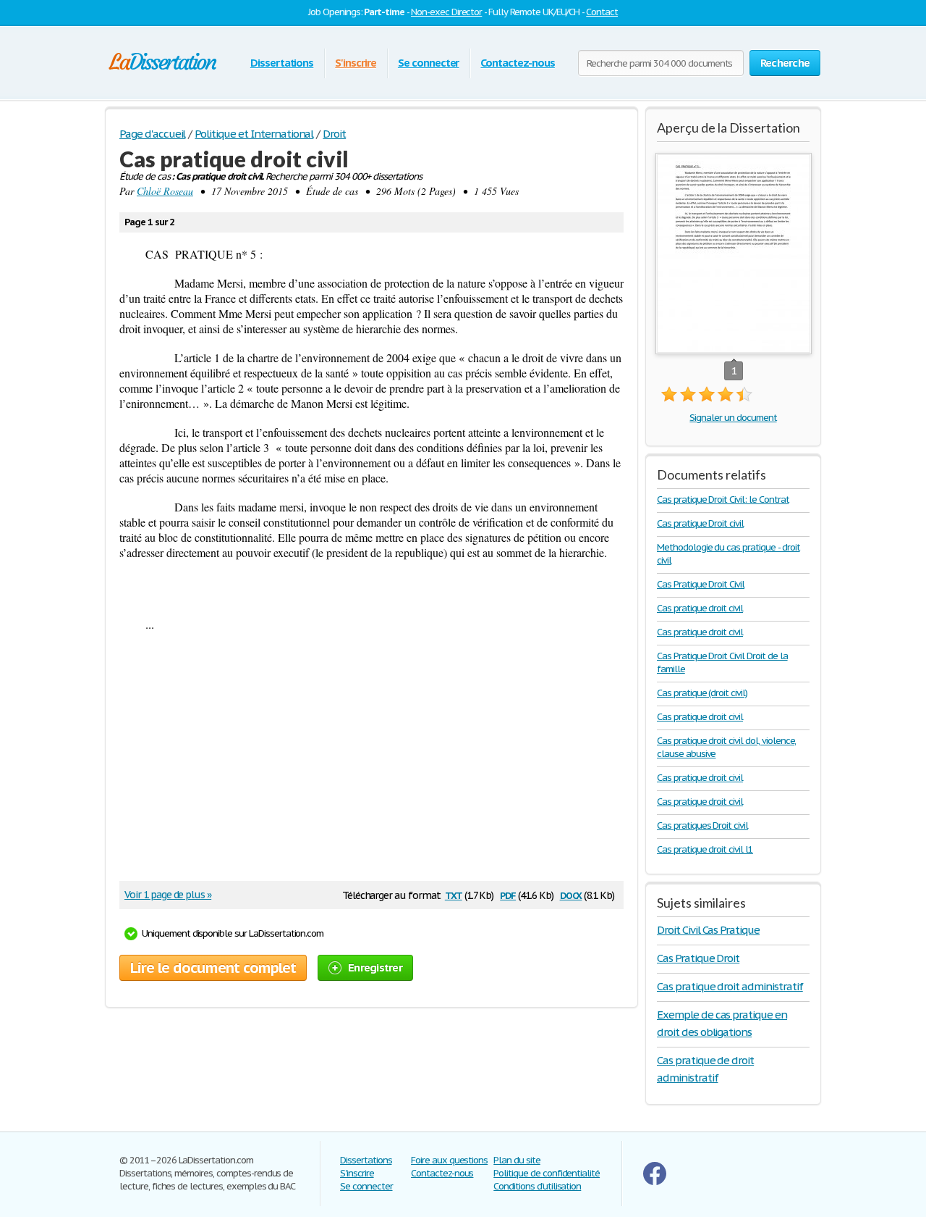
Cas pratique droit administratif (730, 986)
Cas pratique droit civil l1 (705, 849)
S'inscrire (355, 63)
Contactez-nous (517, 63)
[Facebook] (654, 1182)
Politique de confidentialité (546, 1173)
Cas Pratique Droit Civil (700, 584)
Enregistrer (375, 967)
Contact (602, 12)
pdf (508, 894)
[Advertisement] (364, 761)
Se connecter (428, 63)
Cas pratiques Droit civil (702, 825)
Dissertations (281, 63)
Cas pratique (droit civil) (702, 693)
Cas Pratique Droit (698, 958)
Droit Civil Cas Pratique (708, 930)
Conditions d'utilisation (537, 1186)
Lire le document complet (213, 967)
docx (571, 894)
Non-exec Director (446, 12)
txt (453, 894)
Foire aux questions (449, 1160)
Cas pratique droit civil (700, 608)
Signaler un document (732, 417)
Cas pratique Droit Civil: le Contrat (723, 499)
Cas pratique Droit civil (700, 523)
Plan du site (516, 1160)
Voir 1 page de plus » (167, 894)
